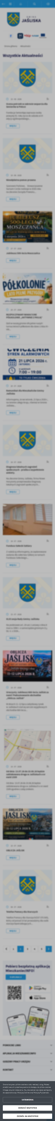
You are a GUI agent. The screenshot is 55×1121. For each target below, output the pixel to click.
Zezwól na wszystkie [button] (27, 1116)
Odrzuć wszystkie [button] (27, 1107)
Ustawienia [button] (27, 1099)
